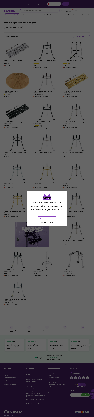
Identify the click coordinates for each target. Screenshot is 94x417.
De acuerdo (47, 215)
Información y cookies (47, 222)
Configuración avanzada (47, 219)
